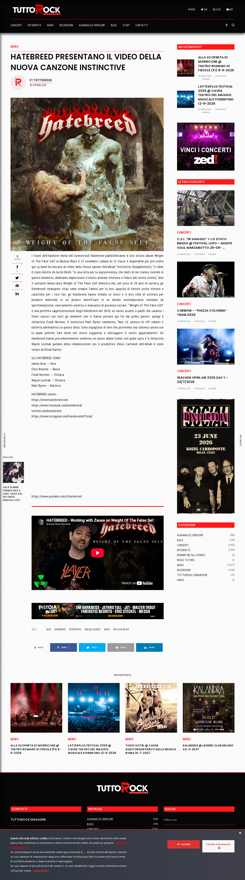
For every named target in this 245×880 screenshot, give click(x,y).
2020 (48, 629)
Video (180, 579)
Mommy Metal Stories (191, 555)
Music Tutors (185, 559)
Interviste (184, 550)
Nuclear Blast (121, 629)
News (15, 46)
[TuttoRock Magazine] (36, 9)
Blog (180, 540)
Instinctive (75, 629)
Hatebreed (60, 629)
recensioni (184, 569)
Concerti (184, 232)
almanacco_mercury (190, 535)
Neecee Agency (93, 629)
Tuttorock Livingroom (192, 574)
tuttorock (43, 80)
